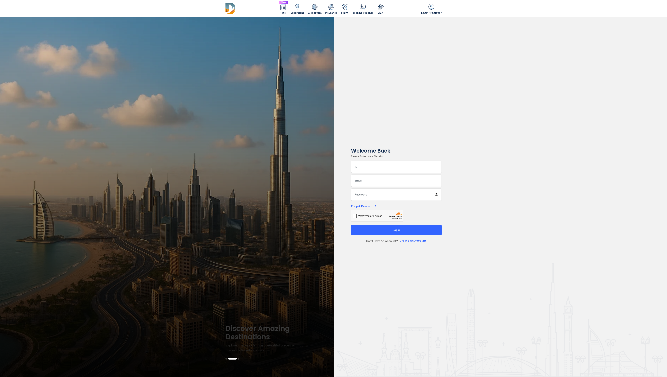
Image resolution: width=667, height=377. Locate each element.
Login (396, 230)
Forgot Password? (363, 206)
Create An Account (413, 240)
